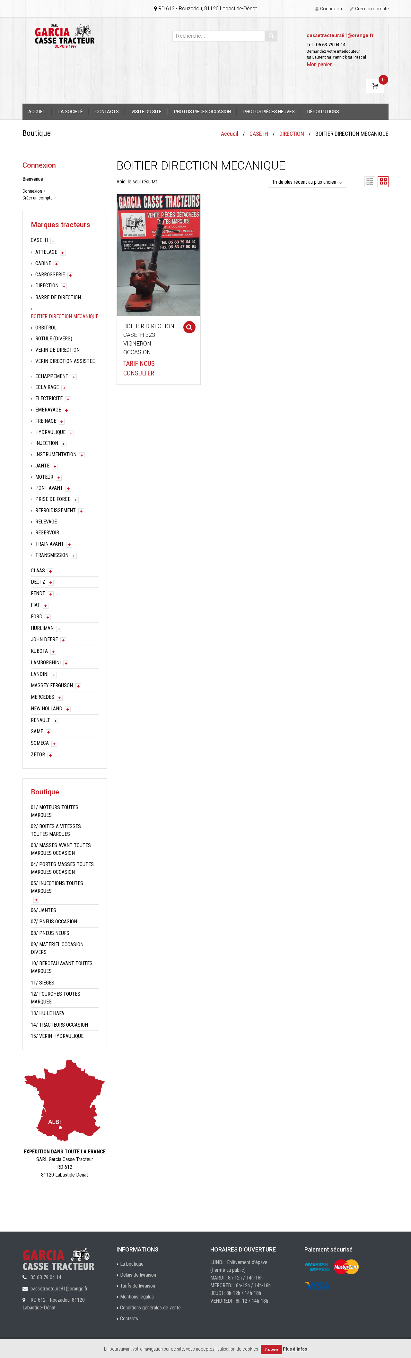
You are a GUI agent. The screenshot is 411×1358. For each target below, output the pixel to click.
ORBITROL (46, 328)
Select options (189, 327)
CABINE (43, 263)
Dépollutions (323, 111)
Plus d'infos (295, 1349)
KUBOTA (39, 651)
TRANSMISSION (51, 555)
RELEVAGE (46, 522)
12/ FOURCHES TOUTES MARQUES (55, 998)
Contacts (107, 111)
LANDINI (39, 674)
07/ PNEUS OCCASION (54, 922)
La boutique (132, 1264)
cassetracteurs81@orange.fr (340, 35)
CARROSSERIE (50, 275)
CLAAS (38, 571)
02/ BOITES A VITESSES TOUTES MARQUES (56, 830)
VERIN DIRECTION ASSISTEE (65, 361)
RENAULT (40, 720)
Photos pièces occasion (202, 111)
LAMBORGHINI (46, 663)
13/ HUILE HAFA (47, 1013)
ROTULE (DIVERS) (53, 339)
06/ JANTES (43, 910)
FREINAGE (45, 421)
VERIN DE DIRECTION (57, 350)
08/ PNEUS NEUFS (50, 933)
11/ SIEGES (42, 983)
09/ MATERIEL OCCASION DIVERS (57, 948)
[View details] (158, 255)
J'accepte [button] (271, 1349)
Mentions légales (137, 1297)
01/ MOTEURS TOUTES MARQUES (54, 811)
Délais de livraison (138, 1275)
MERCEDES (42, 697)
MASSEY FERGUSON (52, 685)
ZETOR (38, 755)
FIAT (35, 605)
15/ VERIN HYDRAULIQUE (57, 1036)
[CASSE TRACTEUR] (65, 35)
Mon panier (319, 64)
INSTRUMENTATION (55, 454)
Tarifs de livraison (137, 1286)
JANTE (42, 466)
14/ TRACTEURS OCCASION (59, 1025)
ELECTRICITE (49, 398)
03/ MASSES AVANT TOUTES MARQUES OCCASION (61, 849)
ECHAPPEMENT (51, 376)
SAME (37, 731)
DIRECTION (291, 133)
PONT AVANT (49, 488)
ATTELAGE (46, 252)
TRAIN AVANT (49, 544)
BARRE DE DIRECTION (58, 297)
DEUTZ (38, 582)
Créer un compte (372, 8)
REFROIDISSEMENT (55, 510)
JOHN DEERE (44, 639)
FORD (36, 617)
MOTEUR (44, 477)
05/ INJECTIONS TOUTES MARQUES (57, 887)
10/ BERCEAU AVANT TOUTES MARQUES (61, 967)
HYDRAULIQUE (50, 432)
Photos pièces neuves (269, 111)
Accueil (37, 111)
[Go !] (271, 36)
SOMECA (40, 743)
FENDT (38, 593)
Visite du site (146, 111)
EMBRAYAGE (48, 410)
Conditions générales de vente (150, 1308)
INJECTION (46, 443)
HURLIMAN (42, 628)
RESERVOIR (47, 533)
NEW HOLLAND (46, 709)
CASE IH (258, 133)
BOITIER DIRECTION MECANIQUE (64, 316)
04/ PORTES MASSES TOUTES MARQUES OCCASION (62, 868)
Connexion (331, 8)
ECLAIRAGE (47, 387)
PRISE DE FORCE (52, 499)
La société (70, 111)
